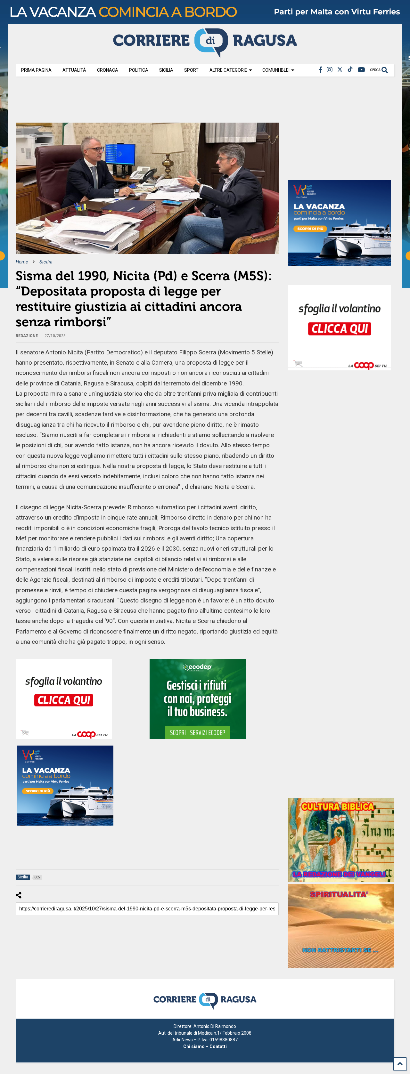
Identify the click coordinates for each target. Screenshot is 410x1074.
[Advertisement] (132, 101)
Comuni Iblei (276, 70)
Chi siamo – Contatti (205, 1046)
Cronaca (107, 70)
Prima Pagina (36, 70)
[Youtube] (361, 70)
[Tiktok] (350, 70)
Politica (138, 70)
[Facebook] (320, 70)
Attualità (74, 70)
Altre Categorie (228, 70)
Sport (191, 70)
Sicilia (166, 70)
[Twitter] (339, 70)
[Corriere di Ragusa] (205, 56)
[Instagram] (329, 70)
